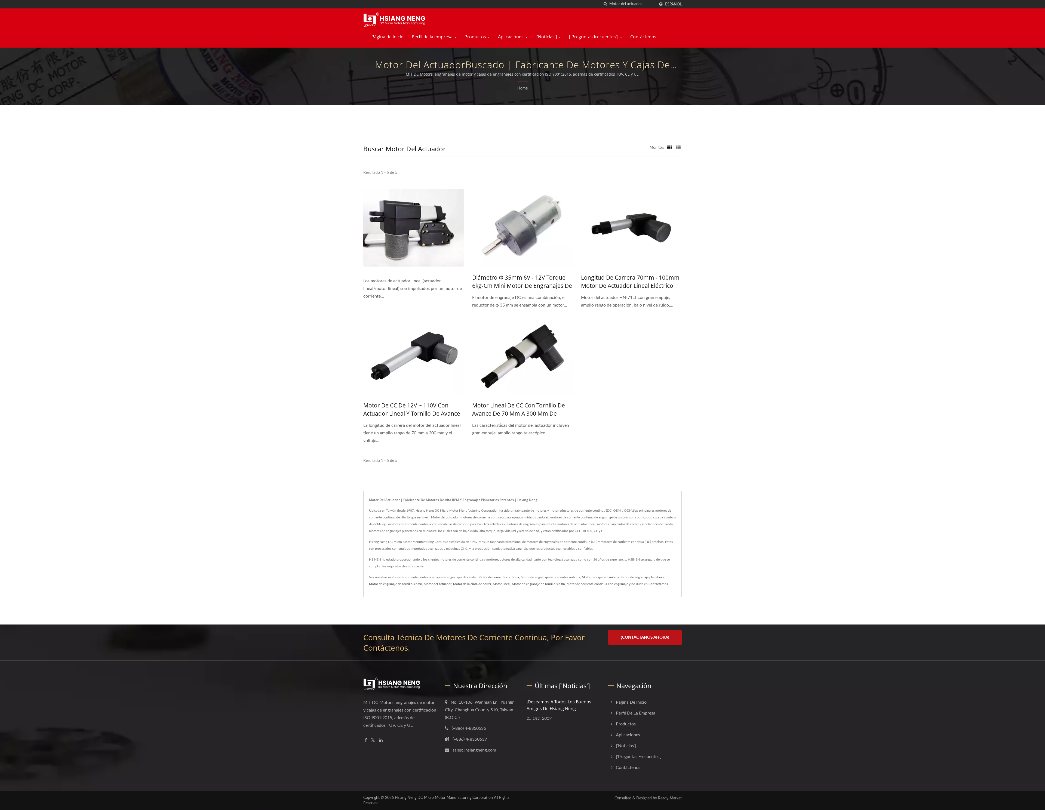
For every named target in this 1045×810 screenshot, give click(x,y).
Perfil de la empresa (433, 37)
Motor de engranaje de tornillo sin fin (395, 584)
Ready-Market (670, 798)
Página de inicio (387, 37)
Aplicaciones (511, 37)
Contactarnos (658, 584)
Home (522, 88)
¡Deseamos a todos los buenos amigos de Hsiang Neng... (559, 705)
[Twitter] (373, 740)
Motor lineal (501, 584)
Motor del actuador (437, 584)
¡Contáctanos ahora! (645, 637)
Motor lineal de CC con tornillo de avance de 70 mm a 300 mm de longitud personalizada (518, 413)
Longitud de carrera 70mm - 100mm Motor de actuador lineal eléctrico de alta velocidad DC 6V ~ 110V (630, 286)
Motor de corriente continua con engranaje (597, 584)
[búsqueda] (605, 4)
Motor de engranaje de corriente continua (550, 577)
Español (673, 4)
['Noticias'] (547, 37)
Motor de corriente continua (498, 577)
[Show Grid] (669, 147)
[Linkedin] (381, 740)
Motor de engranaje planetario (642, 577)
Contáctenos (643, 37)
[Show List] (678, 147)
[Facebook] (366, 740)
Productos (476, 37)
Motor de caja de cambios (600, 577)
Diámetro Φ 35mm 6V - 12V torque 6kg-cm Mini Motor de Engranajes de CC (522, 286)
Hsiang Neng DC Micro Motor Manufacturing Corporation (444, 798)
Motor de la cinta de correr (472, 584)
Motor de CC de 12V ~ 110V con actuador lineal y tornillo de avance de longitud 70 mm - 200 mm (411, 413)
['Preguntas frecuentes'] (594, 37)
